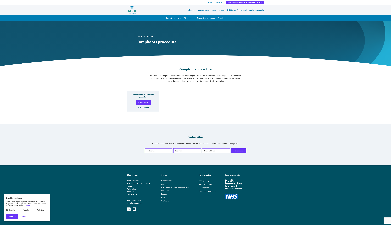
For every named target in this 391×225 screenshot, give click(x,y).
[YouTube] (134, 209)
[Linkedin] (129, 209)
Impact (164, 194)
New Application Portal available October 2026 (243, 2)
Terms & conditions (206, 184)
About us (164, 184)
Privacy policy (204, 181)
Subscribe (239, 151)
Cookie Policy (28, 206)
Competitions (166, 181)
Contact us (165, 201)
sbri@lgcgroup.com (134, 203)
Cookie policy (204, 187)
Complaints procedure (207, 191)
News (163, 197)
